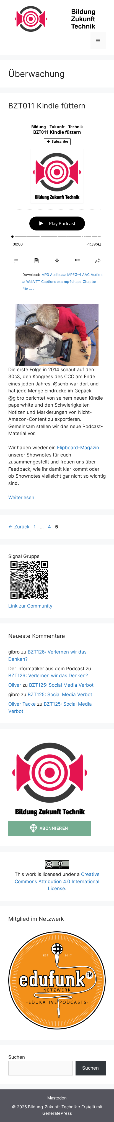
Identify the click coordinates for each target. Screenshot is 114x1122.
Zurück (18, 527)
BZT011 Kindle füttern (47, 105)
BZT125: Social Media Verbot (61, 685)
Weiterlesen (21, 497)
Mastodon (57, 1098)
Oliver (14, 685)
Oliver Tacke (22, 704)
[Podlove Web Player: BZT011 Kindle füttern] (57, 194)
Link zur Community (30, 606)
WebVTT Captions (44, 282)
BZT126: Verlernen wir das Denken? (48, 675)
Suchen (16, 1057)
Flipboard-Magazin (78, 447)
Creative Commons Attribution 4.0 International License (57, 881)
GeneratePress (57, 1113)
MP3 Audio (54, 275)
